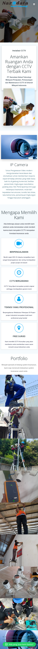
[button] (19, 644)
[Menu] (34, 4)
